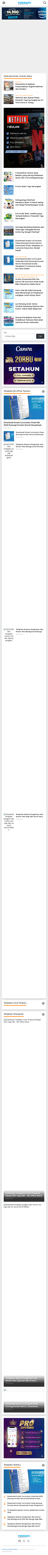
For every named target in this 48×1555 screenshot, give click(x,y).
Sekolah (30, 95)
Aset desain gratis (21, 275)
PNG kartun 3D (32, 277)
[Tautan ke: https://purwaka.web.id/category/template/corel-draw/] (43, 1003)
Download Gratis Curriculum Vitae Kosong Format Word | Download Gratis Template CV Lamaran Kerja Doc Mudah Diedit (29, 245)
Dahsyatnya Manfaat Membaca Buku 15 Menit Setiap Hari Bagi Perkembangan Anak (29, 202)
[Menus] (4, 3)
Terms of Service (27, 1549)
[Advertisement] (24, 44)
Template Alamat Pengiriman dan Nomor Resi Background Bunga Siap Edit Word (29, 630)
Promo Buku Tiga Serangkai (28, 186)
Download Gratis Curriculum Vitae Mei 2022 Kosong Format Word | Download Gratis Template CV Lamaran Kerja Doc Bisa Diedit (29, 264)
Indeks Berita (7, 1551)
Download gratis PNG (36, 275)
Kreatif (24, 95)
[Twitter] (24, 1541)
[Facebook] (19, 1541)
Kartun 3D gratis (21, 277)
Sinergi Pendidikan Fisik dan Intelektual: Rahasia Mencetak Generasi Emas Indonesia (29, 319)
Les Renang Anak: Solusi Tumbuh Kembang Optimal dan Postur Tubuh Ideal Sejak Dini (29, 306)
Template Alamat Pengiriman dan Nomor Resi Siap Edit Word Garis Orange (29, 815)
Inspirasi (18, 82)
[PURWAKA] (24, 2)
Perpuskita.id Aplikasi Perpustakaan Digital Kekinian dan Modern (29, 86)
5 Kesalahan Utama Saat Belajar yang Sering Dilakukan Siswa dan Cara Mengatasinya (29, 175)
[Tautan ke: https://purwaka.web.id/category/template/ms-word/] (43, 391)
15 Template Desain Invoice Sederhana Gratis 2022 (25, 1511)
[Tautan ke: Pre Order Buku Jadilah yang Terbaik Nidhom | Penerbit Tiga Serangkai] (9, 217)
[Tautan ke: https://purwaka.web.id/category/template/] (43, 1014)
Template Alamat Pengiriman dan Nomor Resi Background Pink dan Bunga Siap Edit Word (29, 445)
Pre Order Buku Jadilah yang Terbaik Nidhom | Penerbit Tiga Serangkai (29, 216)
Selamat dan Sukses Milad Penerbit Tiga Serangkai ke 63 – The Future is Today (29, 100)
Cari (5, 332)
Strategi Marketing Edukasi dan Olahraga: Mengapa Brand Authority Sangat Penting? (29, 229)
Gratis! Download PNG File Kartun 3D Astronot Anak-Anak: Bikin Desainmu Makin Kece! (29, 281)
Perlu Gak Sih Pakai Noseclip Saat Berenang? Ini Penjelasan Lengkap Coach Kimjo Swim (29, 292)
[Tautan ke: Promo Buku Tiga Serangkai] (9, 190)
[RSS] (28, 1541)
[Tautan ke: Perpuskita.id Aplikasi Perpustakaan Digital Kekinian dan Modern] (9, 85)
